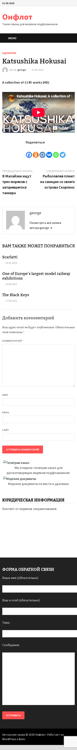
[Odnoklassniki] (36, 152)
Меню (12, 38)
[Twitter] (63, 152)
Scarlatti (10, 257)
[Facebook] (29, 152)
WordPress (9, 739)
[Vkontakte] (49, 152)
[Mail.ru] (42, 152)
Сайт (5, 430)
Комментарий (13, 340)
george (22, 69)
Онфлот (17, 17)
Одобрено (9, 53)
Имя (5, 395)
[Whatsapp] (56, 152)
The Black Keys (15, 295)
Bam (22, 739)
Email (6, 412)
